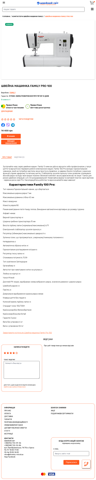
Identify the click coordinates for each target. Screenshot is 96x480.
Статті (7, 431)
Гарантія (8, 419)
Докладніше (7, 111)
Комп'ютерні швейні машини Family (27, 16)
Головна (6, 16)
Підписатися (71, 462)
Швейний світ (9, 441)
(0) (23, 157)
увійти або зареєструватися (15, 387)
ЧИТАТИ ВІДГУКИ (26, 119)
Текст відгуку (9, 359)
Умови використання (13, 425)
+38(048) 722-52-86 (12, 445)
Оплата (7, 414)
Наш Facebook (9, 457)
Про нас (7, 411)
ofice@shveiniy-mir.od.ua (13, 455)
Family (13, 93)
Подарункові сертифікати (62, 414)
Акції (53, 411)
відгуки (18, 157)
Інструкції (8, 434)
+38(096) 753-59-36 (12, 443)
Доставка (8, 416)
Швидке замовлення (11, 142)
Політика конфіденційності (16, 422)
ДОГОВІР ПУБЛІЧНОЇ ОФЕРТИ (15, 428)
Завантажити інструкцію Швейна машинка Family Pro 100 (27, 333)
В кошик (11, 136)
